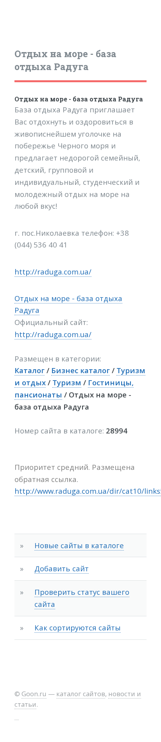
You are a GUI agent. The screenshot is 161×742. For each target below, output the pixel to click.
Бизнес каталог (80, 370)
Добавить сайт (61, 568)
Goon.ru (34, 693)
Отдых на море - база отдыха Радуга (78, 99)
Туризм (66, 382)
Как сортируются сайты (77, 627)
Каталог (29, 370)
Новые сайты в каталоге (79, 545)
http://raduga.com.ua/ (52, 271)
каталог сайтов (80, 693)
